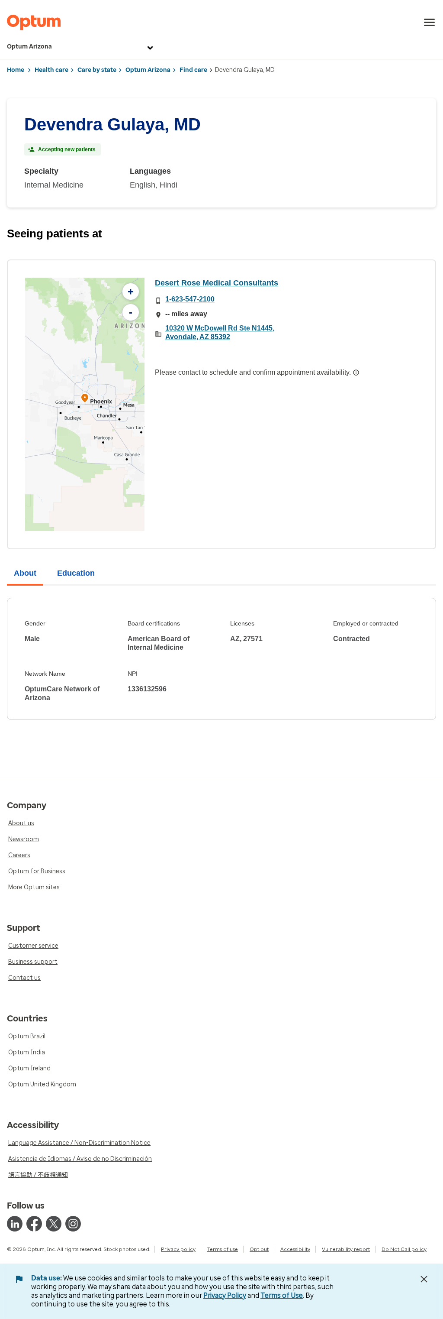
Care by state (96, 70)
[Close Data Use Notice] (424, 1279)
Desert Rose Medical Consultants (216, 283)
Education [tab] (76, 573)
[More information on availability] (356, 372)
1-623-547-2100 (190, 299)
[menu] (429, 22)
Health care (51, 70)
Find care (193, 70)
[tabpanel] (221, 659)
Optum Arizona (29, 46)
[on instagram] (73, 1223)
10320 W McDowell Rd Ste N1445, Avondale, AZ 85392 (219, 332)
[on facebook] (34, 1223)
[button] (85, 399)
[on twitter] (53, 1223)
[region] (84, 404)
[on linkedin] (14, 1223)
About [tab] (25, 573)
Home (15, 70)
